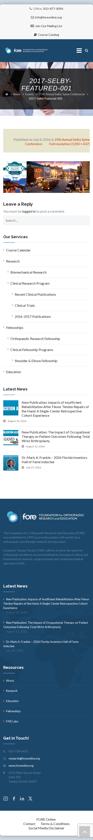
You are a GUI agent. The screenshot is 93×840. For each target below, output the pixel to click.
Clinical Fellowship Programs (31, 350)
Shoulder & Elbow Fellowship (36, 361)
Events (29, 94)
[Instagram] (5, 799)
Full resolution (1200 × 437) (69, 144)
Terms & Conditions (55, 824)
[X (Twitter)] (30, 799)
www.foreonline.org (21, 765)
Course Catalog (48, 34)
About (10, 680)
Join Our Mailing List (48, 26)
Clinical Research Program (30, 283)
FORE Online (46, 819)
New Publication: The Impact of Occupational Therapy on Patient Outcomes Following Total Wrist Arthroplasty (56, 436)
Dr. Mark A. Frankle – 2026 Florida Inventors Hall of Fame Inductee (54, 459)
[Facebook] (13, 799)
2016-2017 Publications (33, 316)
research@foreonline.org (24, 758)
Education (13, 372)
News (16, 94)
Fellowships (14, 327)
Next (82, 174)
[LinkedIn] (22, 799)
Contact (29, 824)
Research (13, 261)
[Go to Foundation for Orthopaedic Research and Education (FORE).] (6, 94)
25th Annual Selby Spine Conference (62, 94)
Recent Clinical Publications (35, 294)
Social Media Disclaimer (46, 828)
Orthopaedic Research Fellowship (35, 338)
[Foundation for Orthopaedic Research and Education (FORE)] (27, 50)
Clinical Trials (25, 305)
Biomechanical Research (28, 272)
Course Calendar (18, 250)
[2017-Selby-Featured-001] (46, 176)
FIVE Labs (12, 721)
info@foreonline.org (48, 17)
